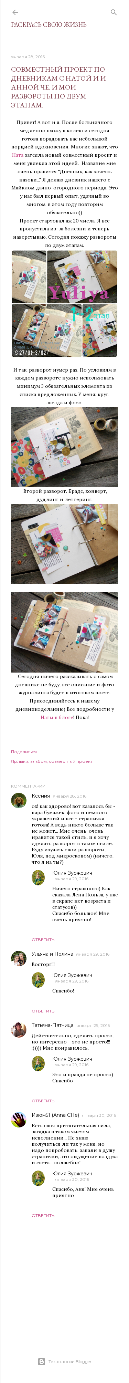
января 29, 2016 (71, 878)
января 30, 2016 (99, 1115)
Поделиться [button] (24, 751)
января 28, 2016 (69, 796)
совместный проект (70, 761)
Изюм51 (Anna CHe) (55, 1115)
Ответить (43, 939)
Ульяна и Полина (52, 954)
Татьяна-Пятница (53, 1025)
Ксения (41, 796)
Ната (17, 155)
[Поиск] (114, 11)
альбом (38, 761)
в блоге (64, 717)
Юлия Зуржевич (72, 873)
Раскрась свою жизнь (49, 25)
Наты (47, 717)
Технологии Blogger (70, 1361)
